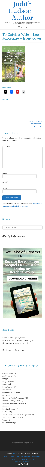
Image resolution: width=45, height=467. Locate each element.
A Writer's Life (7, 373)
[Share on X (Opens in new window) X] (5, 92)
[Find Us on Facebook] (22, 464)
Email (5, 182)
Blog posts (14, 457)
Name (5, 173)
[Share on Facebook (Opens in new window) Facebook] (11, 92)
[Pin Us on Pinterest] (27, 464)
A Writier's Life (8, 376)
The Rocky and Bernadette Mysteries (16, 414)
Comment (7, 146)
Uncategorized (8, 423)
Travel (4, 420)
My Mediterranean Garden (12, 403)
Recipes (5, 412)
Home (6, 457)
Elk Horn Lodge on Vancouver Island (16, 343)
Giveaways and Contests (11, 392)
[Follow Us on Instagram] (24, 464)
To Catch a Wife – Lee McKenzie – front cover (35, 123)
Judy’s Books (25, 457)
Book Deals (7, 384)
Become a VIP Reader (22, 462)
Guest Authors (8, 395)
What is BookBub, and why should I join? (18, 340)
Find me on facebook (13, 350)
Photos (5, 406)
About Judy (36, 457)
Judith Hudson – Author (22, 11)
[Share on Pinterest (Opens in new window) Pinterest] (17, 92)
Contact (13, 459)
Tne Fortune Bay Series (11, 417)
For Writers (6, 390)
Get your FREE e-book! (26, 459)
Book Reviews (7, 387)
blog (4, 378)
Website (5, 188)
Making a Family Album (11, 401)
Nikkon (15, 454)
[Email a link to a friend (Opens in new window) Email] (23, 92)
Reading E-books (8, 409)
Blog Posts (6, 381)
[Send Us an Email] (19, 464)
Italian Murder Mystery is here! (14, 337)
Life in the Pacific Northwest (13, 398)
